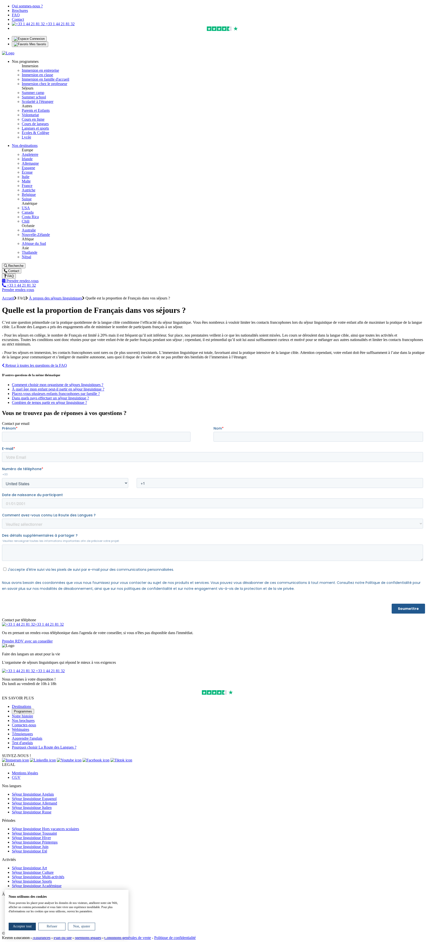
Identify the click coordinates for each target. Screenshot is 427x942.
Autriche (28, 190)
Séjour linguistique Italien (32, 807)
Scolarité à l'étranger (37, 101)
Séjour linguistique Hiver (31, 838)
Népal (26, 257)
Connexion (37, 39)
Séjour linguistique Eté (29, 851)
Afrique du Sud (34, 243)
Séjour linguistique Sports (32, 881)
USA (26, 208)
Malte (26, 181)
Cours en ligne (33, 119)
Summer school (34, 97)
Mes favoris (37, 44)
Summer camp (33, 93)
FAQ (16, 15)
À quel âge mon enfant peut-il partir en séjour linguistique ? (58, 389)
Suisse (27, 199)
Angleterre (30, 154)
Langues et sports (35, 128)
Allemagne (30, 163)
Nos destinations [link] (25, 145)
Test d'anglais (22, 743)
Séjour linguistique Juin (30, 847)
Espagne (28, 168)
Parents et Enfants (36, 110)
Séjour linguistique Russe (31, 812)
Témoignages (22, 734)
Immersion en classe (37, 75)
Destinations (21, 706)
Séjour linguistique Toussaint (34, 833)
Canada (28, 212)
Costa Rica (30, 217)
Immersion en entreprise (40, 70)
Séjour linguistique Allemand (34, 803)
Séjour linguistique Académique (37, 886)
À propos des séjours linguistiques (55, 298)
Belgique (29, 194)
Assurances (41, 938)
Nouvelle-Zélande (36, 234)
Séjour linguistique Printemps (35, 842)
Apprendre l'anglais (27, 738)
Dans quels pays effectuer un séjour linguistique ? (50, 398)
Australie (29, 230)
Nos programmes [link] (25, 61)
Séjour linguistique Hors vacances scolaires (45, 829)
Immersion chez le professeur (44, 84)
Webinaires (20, 729)
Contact (18, 19)
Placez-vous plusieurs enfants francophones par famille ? (56, 393)
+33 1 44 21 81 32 (60, 24)
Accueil (8, 298)
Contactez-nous (24, 725)
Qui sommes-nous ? (27, 6)
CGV (16, 777)
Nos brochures (23, 720)
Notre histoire (22, 716)
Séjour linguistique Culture (33, 872)
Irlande (27, 159)
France (27, 186)
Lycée (26, 137)
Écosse (27, 172)
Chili (25, 221)
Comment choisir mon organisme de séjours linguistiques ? (57, 385)
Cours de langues (35, 124)
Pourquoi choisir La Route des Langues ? (44, 747)
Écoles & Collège (35, 133)
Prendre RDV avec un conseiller (27, 641)
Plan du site (63, 938)
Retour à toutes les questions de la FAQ (35, 365)
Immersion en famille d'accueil (45, 79)
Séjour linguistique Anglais (33, 794)
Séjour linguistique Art (29, 868)
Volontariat (30, 115)
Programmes (23, 711)
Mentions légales (25, 773)
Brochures (20, 10)
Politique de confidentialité (175, 938)
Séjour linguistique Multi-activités (38, 877)
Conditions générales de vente (127, 938)
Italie (25, 177)
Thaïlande (29, 252)
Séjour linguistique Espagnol (34, 799)
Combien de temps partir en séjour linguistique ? (49, 402)
